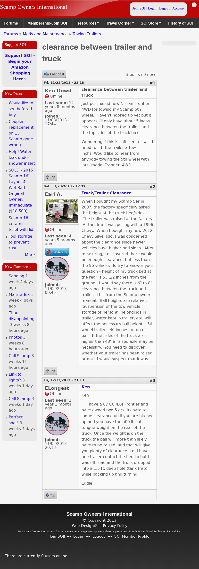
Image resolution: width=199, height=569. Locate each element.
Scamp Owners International (33, 7)
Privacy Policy (115, 526)
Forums (11, 23)
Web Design (84, 526)
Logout (164, 8)
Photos (15, 337)
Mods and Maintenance (45, 34)
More (30, 255)
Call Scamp (19, 355)
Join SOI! (57, 536)
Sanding (16, 276)
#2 (152, 186)
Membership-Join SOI (47, 23)
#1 (152, 83)
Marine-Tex (19, 294)
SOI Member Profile (131, 536)
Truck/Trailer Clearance (107, 193)
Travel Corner (116, 24)
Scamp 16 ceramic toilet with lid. (21, 224)
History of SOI (180, 23)
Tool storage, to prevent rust (21, 242)
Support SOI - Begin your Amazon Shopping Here (20, 67)
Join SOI (138, 8)
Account (178, 8)
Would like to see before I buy (21, 109)
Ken (86, 387)
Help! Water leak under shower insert (22, 157)
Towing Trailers (87, 34)
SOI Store (147, 24)
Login (152, 8)
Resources (85, 24)
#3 (152, 380)
